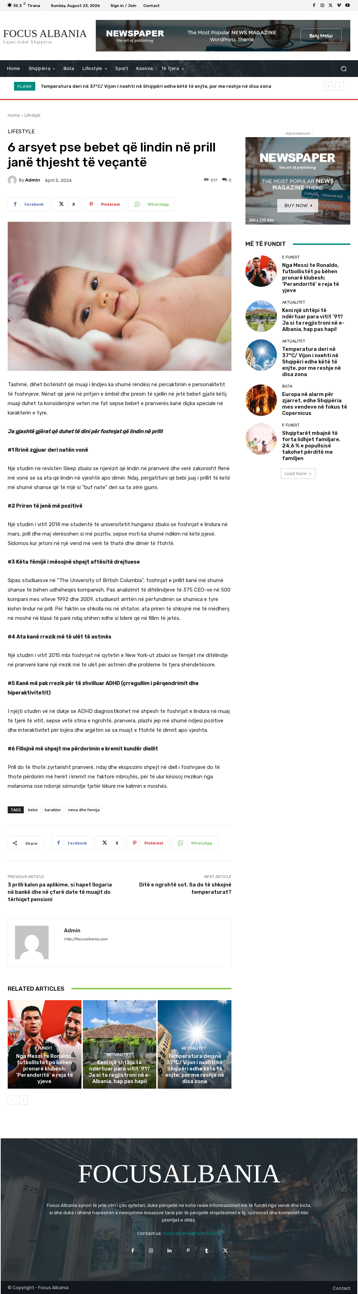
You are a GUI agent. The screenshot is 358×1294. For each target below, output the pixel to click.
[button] (343, 69)
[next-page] (23, 1100)
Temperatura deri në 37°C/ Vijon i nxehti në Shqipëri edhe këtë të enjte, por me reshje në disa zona (194, 1068)
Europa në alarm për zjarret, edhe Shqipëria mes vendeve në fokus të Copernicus (135, 86)
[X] (331, 5)
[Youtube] (347, 5)
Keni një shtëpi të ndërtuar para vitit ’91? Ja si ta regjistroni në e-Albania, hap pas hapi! (119, 1071)
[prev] (328, 86)
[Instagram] (322, 5)
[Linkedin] (170, 1251)
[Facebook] (314, 5)
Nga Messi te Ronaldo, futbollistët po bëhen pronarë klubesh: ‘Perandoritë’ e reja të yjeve (44, 1068)
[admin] (13, 180)
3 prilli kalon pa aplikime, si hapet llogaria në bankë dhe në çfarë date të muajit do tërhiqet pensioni (60, 892)
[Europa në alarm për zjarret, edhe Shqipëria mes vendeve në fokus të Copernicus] (261, 400)
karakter (53, 809)
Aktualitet (118, 1054)
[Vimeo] (339, 5)
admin (32, 180)
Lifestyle (32, 115)
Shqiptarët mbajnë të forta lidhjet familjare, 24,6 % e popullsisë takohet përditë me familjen (311, 445)
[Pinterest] (188, 1251)
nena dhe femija (84, 809)
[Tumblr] (207, 1251)
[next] (339, 86)
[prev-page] (12, 1100)
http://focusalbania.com (86, 939)
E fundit (43, 1048)
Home (14, 115)
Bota (287, 386)
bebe (33, 809)
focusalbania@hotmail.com (192, 1233)
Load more (296, 473)
